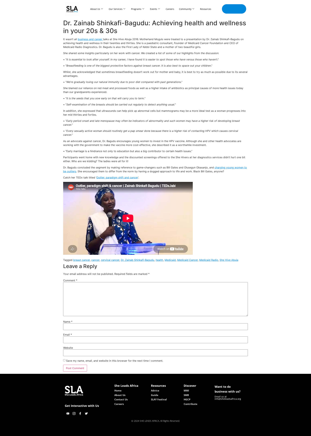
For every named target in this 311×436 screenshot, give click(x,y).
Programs (136, 9)
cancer (95, 260)
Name (67, 321)
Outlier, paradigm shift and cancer (117, 177)
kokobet (133, 432)
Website (68, 347)
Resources (205, 9)
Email (67, 334)
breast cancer (81, 260)
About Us (95, 9)
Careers (170, 9)
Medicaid (170, 260)
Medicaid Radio (208, 260)
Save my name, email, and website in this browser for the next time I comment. (114, 360)
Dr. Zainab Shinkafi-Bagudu (137, 260)
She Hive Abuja (229, 260)
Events (153, 9)
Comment (70, 280)
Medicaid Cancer (187, 260)
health (159, 260)
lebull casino (147, 432)
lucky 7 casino (164, 432)
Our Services (115, 9)
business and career (90, 39)
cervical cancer (110, 260)
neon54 (178, 432)
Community (185, 9)
